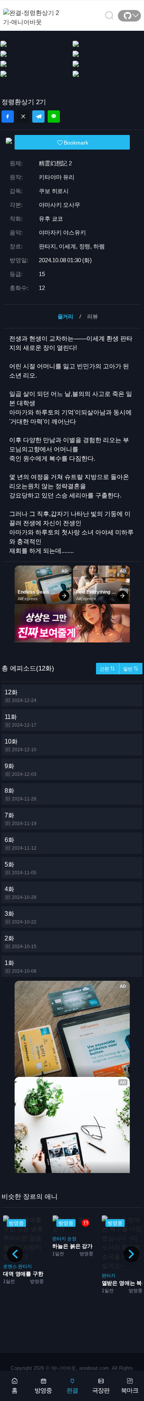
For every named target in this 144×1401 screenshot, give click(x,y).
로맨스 (10, 1266)
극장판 (100, 1390)
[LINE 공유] (54, 116)
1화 (20, 967)
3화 (20, 917)
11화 (20, 721)
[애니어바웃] (34, 13)
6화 (20, 844)
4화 (20, 893)
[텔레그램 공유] (38, 116)
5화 (20, 868)
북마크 (129, 1390)
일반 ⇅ (130, 669)
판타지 (25, 1266)
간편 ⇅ (107, 669)
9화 (20, 770)
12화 (20, 696)
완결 (72, 1390)
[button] (131, 1254)
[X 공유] (23, 116)
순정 (71, 1238)
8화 (20, 794)
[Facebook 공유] (8, 116)
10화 (20, 745)
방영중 (43, 1390)
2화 (20, 942)
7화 (20, 819)
